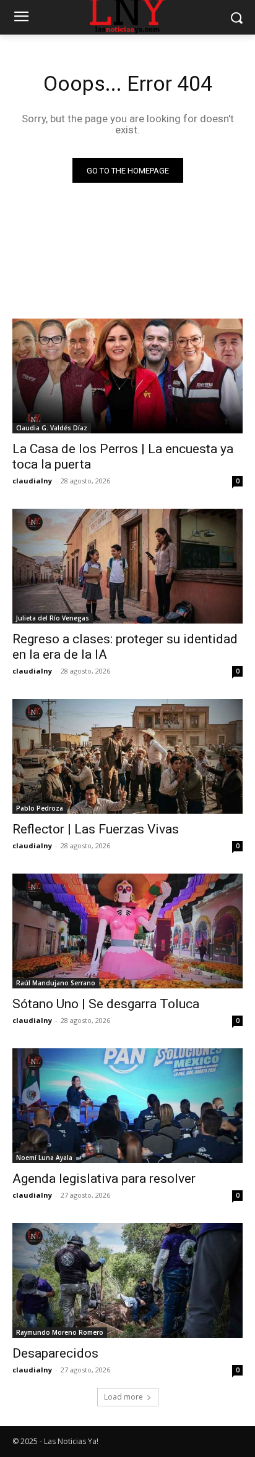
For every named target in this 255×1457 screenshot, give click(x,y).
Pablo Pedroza (39, 808)
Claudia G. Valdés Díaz (51, 428)
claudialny (32, 480)
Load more (123, 1397)
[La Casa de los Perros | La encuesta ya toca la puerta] (127, 376)
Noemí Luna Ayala (44, 1157)
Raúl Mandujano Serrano (55, 983)
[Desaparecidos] (127, 1280)
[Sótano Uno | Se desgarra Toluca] (127, 931)
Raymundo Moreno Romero (59, 1332)
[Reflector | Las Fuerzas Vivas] (127, 756)
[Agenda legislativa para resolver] (127, 1105)
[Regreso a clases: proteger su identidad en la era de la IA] (127, 566)
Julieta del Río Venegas (52, 618)
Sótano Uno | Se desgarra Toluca (105, 1003)
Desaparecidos (55, 1353)
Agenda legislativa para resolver (104, 1178)
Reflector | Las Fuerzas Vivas (95, 829)
